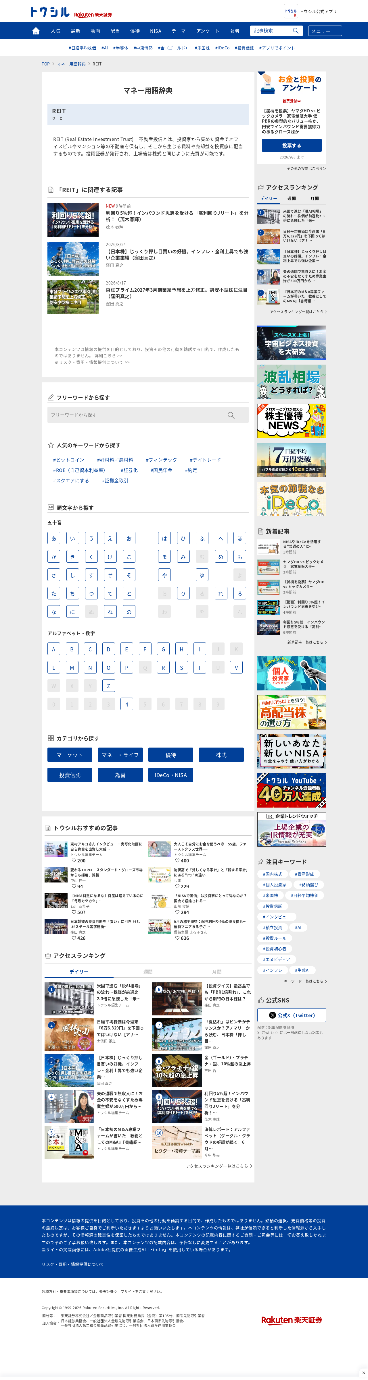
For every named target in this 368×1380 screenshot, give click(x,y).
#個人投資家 (274, 884)
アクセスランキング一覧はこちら (217, 1166)
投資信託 (69, 775)
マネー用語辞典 (71, 64)
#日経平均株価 (82, 48)
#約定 (191, 470)
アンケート (208, 30)
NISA (155, 30)
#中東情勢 (143, 48)
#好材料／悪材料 (115, 459)
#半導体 (120, 48)
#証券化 (129, 470)
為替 (120, 775)
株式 (221, 754)
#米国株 (202, 48)
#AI (104, 48)
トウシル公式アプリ (318, 11)
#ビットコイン (69, 459)
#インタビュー (277, 917)
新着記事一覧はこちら (305, 642)
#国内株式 (272, 874)
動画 (95, 30)
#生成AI (302, 970)
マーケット (70, 754)
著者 (234, 30)
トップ (36, 30)
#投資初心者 (274, 948)
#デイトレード (205, 459)
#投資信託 (244, 48)
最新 (75, 30)
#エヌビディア (276, 959)
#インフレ (272, 970)
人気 (55, 30)
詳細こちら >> (108, 355)
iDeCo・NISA (171, 775)
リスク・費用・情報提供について (73, 1264)
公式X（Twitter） (298, 1015)
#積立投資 (272, 927)
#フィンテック (161, 459)
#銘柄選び (309, 884)
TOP (46, 64)
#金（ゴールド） (174, 48)
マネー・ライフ (120, 754)
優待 (135, 30)
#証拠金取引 (115, 480)
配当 (115, 30)
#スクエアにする (71, 480)
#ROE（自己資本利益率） (80, 470)
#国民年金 (161, 470)
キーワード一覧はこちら (304, 981)
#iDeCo (222, 48)
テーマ (179, 30)
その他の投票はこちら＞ (307, 168)
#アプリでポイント (277, 48)
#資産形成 (304, 874)
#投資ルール (274, 938)
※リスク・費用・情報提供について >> (92, 362)
